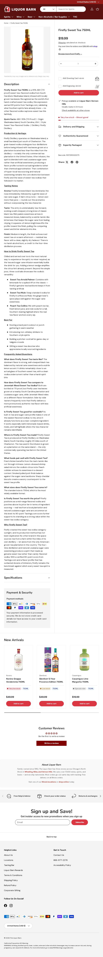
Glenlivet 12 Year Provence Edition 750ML (51, 680)
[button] (97, 9)
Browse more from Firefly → (70, 54)
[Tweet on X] (66, 162)
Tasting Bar (9, 865)
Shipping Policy (11, 880)
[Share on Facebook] (71, 162)
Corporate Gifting (12, 890)
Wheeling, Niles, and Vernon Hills (38, 772)
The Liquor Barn (15, 938)
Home (6, 23)
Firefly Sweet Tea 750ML (19, 23)
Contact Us (59, 855)
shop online (64, 782)
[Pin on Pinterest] (77, 162)
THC (75, 17)
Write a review (51, 743)
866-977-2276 (61, 860)
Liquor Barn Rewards (13, 870)
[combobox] (63, 9)
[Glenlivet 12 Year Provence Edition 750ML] (51, 659)
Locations (8, 860)
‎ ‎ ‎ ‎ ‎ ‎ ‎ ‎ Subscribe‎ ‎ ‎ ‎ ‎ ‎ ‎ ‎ (80, 822)
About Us (8, 855)
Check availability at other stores (76, 110)
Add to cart (79, 93)
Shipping (62, 42)
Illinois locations (49, 782)
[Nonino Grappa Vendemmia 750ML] (18, 659)
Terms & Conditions (13, 875)
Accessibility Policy (62, 865)
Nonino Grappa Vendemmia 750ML (15, 680)
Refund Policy (10, 885)
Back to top (52, 837)
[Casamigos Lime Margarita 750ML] (84, 659)
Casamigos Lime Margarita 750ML (80, 680)
